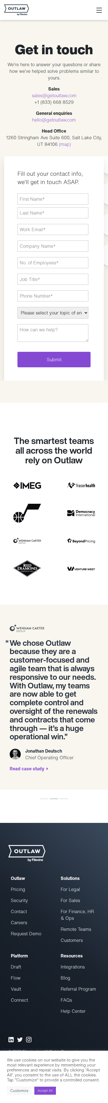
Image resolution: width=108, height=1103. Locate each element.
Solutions (70, 878)
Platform (19, 955)
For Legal (70, 889)
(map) (65, 144)
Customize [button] (19, 1090)
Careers (19, 922)
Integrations (73, 966)
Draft (16, 966)
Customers (72, 940)
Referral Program (78, 989)
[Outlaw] (16, 10)
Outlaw (18, 878)
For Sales (70, 900)
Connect (19, 1000)
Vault (16, 989)
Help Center (73, 1011)
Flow (15, 978)
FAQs (66, 1000)
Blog (65, 978)
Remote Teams (76, 929)
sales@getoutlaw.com (54, 95)
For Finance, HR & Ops (77, 914)
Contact (19, 911)
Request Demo (26, 933)
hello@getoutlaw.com (54, 120)
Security (19, 900)
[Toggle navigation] (99, 10)
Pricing (18, 889)
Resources (72, 955)
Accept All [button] (45, 1090)
